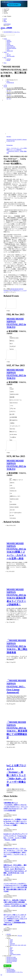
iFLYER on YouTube (12, 961)
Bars (5, 20)
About (11, 947)
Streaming (9, 41)
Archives (9, 59)
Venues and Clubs (11, 46)
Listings (8, 40)
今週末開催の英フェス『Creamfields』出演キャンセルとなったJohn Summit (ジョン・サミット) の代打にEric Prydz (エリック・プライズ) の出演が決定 (15, 806)
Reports (8, 60)
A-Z (8, 53)
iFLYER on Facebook (12, 958)
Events (5, 18)
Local (8, 49)
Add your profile (10, 56)
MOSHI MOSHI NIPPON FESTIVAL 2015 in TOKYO (16, 322)
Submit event (10, 50)
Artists (5, 52)
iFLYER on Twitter (11, 957)
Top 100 (9, 55)
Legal (11, 951)
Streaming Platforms (11, 48)
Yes (7, 90)
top (1, 974)
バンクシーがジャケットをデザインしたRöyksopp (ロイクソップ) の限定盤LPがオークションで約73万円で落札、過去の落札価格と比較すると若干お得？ (15, 887)
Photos (5, 21)
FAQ (11, 949)
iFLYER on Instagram (12, 959)
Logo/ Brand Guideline (15, 954)
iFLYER (9, 934)
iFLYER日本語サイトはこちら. (12, 32)
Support (11, 950)
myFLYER (6, 24)
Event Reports (10, 45)
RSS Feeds (9, 962)
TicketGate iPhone (11, 970)
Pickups (8, 44)
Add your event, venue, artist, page (18, 945)
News (5, 57)
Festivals (12, 82)
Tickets (8, 42)
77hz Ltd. (19, 935)
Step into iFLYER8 (14, 4)
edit (10, 24)
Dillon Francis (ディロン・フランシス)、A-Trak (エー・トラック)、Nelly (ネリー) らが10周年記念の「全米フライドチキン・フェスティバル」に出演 (15, 852)
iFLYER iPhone (10, 969)
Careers (11, 953)
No (10, 90)
